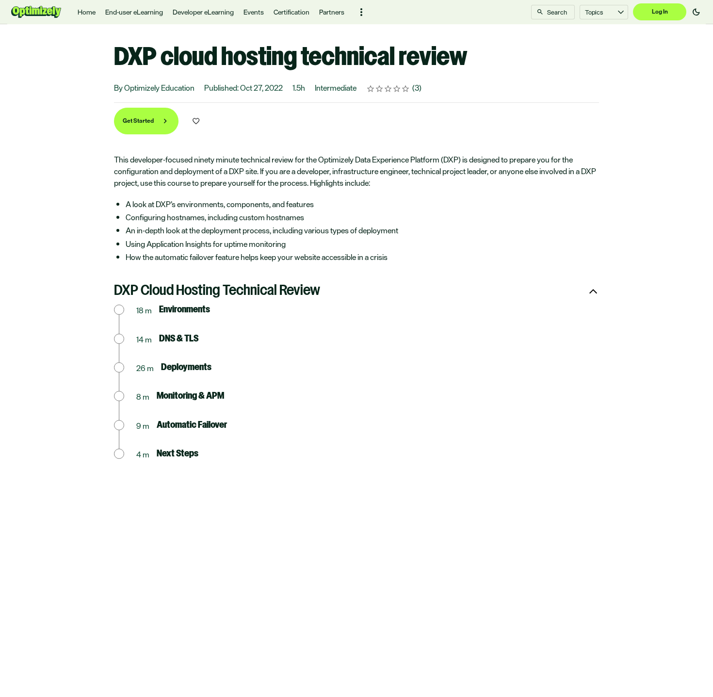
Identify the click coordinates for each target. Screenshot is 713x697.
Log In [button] (660, 11)
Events (253, 11)
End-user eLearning (134, 11)
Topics (594, 12)
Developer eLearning (203, 11)
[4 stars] (397, 88)
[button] (361, 12)
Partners (331, 11)
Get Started (139, 121)
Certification (291, 11)
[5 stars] (405, 88)
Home (87, 11)
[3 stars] (388, 88)
